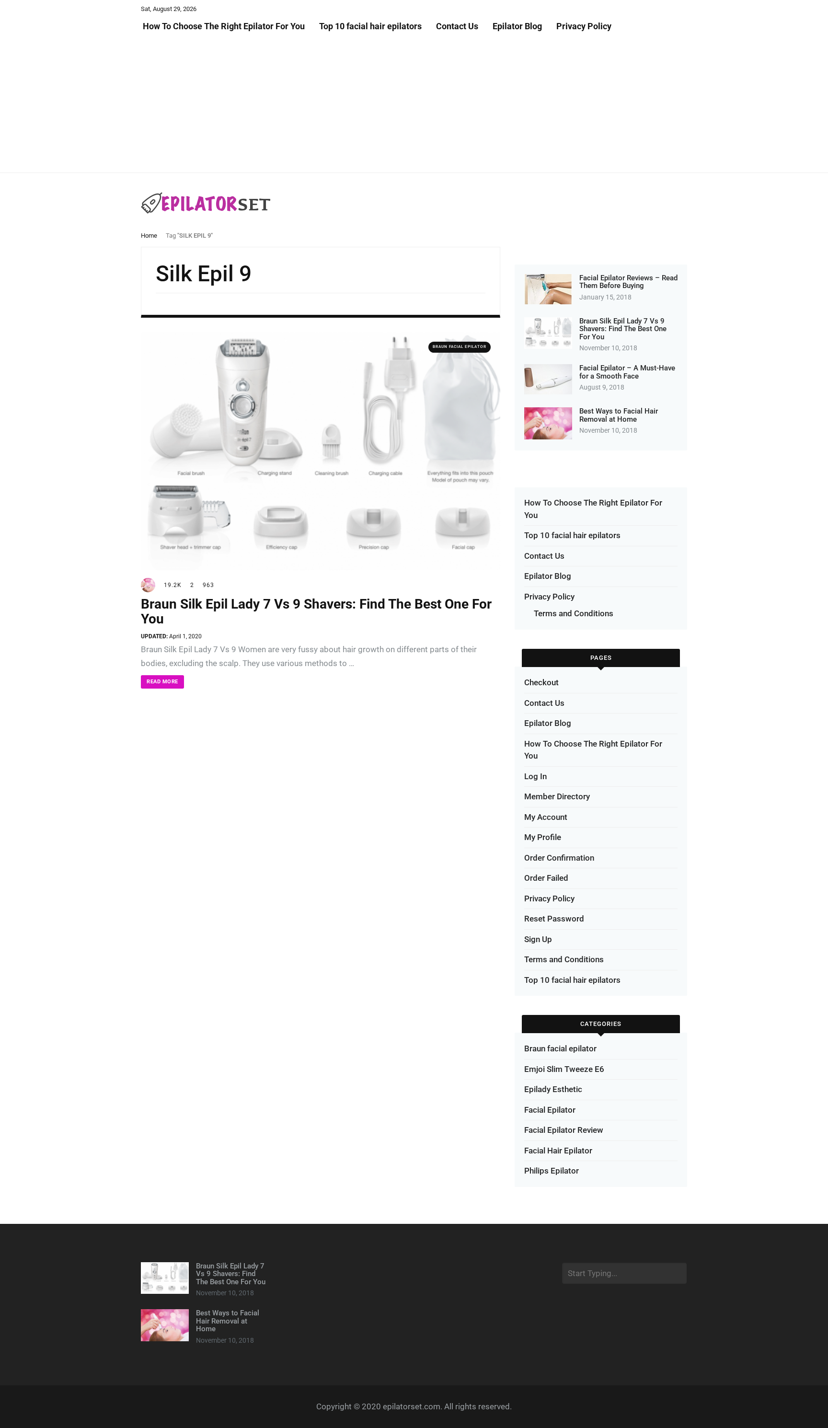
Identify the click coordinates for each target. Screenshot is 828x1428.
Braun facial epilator (459, 347)
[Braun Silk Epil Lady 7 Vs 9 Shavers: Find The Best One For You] (320, 450)
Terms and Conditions (573, 613)
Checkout (541, 682)
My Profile (542, 837)
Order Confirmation (559, 858)
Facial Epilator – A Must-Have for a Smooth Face (627, 372)
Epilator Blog (517, 26)
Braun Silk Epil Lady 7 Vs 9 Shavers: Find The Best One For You (316, 611)
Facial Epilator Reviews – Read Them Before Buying (628, 282)
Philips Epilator (551, 1170)
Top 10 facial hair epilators (370, 26)
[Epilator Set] (206, 203)
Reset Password (554, 918)
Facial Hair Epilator (558, 1150)
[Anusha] (148, 584)
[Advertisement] (287, 105)
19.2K (173, 585)
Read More (162, 682)
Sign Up (538, 939)
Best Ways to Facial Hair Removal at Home (618, 415)
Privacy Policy (583, 26)
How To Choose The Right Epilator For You (223, 26)
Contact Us (457, 26)
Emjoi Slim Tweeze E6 (564, 1069)
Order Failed (546, 878)
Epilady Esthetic (553, 1089)
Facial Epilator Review (563, 1130)
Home (149, 235)
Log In (535, 776)
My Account (545, 817)
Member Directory (557, 796)
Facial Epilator (549, 1110)
